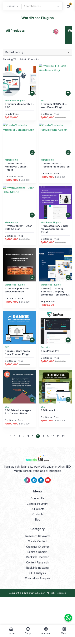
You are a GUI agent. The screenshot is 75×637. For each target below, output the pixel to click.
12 (63, 436)
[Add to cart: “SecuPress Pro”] (68, 339)
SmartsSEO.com (37, 593)
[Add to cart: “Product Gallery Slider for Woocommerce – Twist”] (68, 215)
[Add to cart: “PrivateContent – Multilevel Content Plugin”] (32, 152)
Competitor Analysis (37, 578)
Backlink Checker (37, 557)
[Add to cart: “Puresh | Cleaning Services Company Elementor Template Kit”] (68, 277)
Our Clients (37, 509)
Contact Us (37, 498)
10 (52, 436)
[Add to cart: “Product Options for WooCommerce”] (32, 277)
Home (11, 633)
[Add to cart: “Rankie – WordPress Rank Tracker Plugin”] (32, 339)
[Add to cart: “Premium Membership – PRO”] (32, 93)
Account (46, 633)
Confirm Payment (37, 503)
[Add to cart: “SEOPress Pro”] (68, 399)
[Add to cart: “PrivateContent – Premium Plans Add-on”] (68, 152)
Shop (28, 633)
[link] (19, 80)
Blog (37, 519)
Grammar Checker (37, 546)
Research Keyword (37, 536)
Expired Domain (38, 551)
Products (37, 514)
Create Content (37, 541)
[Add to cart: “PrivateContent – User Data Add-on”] (32, 215)
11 (58, 436)
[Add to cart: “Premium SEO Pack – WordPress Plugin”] (68, 93)
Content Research (37, 562)
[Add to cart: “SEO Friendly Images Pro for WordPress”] (32, 399)
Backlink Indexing (37, 567)
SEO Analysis (37, 573)
